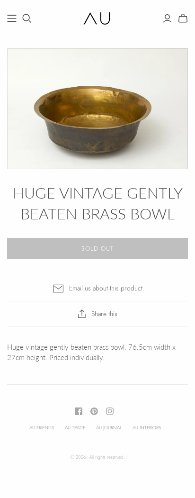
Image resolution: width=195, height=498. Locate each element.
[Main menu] (12, 18)
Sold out (97, 248)
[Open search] (27, 18)
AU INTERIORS (147, 427)
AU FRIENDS (41, 427)
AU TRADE (75, 427)
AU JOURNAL (109, 427)
